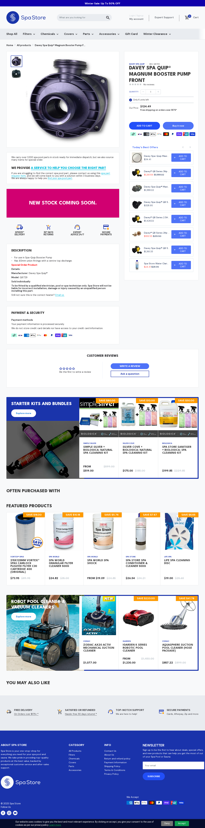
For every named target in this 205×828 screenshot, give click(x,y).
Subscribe (154, 776)
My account (136, 19)
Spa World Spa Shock (98, 562)
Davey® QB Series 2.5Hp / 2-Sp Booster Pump (156, 217)
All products (24, 45)
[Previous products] (183, 147)
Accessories (107, 34)
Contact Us (110, 750)
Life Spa (168, 557)
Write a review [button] (130, 366)
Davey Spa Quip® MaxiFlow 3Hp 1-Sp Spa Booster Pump (156, 186)
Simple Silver (89, 443)
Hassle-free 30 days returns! (81, 714)
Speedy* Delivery (20, 233)
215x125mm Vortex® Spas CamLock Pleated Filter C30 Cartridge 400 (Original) (24, 566)
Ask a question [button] (129, 373)
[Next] (198, 438)
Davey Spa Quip (137, 64)
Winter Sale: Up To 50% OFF (102, 3)
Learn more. (55, 825)
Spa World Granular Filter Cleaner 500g (61, 563)
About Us (109, 754)
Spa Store (131, 557)
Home (9, 45)
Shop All (11, 34)
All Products (75, 750)
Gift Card (131, 34)
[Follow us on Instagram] (9, 813)
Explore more (23, 413)
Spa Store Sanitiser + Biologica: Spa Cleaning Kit (176, 450)
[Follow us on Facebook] (3, 813)
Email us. (59, 295)
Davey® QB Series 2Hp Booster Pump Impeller (156, 232)
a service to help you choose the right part (68, 168)
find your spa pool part (60, 178)
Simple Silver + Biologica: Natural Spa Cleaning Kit (98, 450)
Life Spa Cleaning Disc (177, 562)
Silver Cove (128, 443)
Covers (69, 34)
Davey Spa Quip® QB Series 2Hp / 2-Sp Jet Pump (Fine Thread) (156, 248)
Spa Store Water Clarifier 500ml (156, 263)
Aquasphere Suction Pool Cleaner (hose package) (177, 648)
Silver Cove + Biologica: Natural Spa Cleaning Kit (137, 450)
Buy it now (178, 125)
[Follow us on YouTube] (15, 813)
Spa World (54, 557)
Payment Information (115, 762)
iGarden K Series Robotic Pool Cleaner (135, 648)
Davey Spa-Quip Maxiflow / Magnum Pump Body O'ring (156, 156)
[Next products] (190, 147)
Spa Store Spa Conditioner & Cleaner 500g (137, 563)
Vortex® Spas (17, 557)
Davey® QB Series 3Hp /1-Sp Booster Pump (156, 171)
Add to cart (144, 125)
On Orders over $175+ (26, 714)
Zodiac (86, 641)
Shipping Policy (112, 766)
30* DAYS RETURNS (48, 233)
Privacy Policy (111, 773)
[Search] (108, 17)
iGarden (127, 641)
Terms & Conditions (114, 770)
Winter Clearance (155, 34)
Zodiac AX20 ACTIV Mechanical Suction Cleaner (98, 648)
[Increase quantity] (158, 91)
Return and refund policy (117, 758)
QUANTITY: (134, 91)
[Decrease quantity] (143, 91)
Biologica (167, 443)
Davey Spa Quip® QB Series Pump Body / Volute (156, 202)
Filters (27, 34)
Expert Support (164, 17)
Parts (86, 34)
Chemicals (48, 34)
